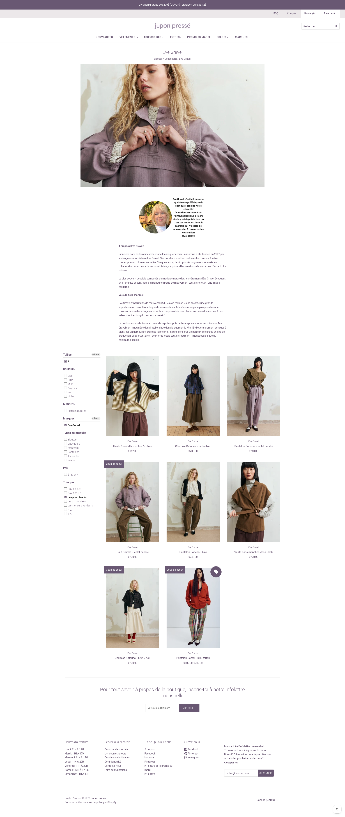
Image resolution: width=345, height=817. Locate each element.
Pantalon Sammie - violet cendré (253, 446)
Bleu (70, 375)
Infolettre (149, 773)
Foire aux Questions (116, 769)
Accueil (158, 58)
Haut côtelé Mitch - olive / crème (132, 446)
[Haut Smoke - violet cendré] (132, 502)
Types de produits (74, 433)
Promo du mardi (198, 37)
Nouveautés (104, 37)
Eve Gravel (73, 425)
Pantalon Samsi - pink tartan (193, 658)
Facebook (149, 753)
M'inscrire (189, 708)
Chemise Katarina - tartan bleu (193, 446)
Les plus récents (76, 497)
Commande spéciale (116, 749)
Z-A (69, 513)
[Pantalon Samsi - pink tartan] (193, 608)
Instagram (150, 757)
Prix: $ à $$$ (74, 489)
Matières (69, 404)
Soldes (222, 37)
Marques (241, 37)
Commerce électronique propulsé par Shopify (90, 802)
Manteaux (73, 447)
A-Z (69, 509)
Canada (266, 799)
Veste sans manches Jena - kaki (253, 552)
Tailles (67, 354)
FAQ (275, 13)
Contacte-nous (113, 765)
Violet (70, 396)
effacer (96, 354)
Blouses (72, 439)
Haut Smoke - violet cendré (133, 552)
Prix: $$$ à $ (74, 493)
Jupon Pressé (99, 798)
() (310, 13)
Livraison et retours (115, 753)
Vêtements (127, 37)
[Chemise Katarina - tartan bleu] (193, 396)
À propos (149, 749)
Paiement (329, 13)
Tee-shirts (73, 456)
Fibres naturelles (76, 410)
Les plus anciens (76, 501)
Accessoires (152, 37)
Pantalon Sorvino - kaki (193, 552)
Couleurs (69, 369)
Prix (65, 468)
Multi (70, 384)
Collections (171, 58)
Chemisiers (73, 443)
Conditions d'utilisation (117, 757)
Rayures (72, 388)
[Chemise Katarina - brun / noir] (132, 608)
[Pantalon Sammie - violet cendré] (253, 396)
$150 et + (72, 474)
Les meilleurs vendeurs (80, 505)
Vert (69, 392)
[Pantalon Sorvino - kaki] (193, 502)
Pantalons (73, 452)
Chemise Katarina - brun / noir (132, 658)
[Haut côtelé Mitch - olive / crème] (132, 396)
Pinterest (149, 761)
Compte (291, 13)
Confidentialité (113, 761)
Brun (70, 379)
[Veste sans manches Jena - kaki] (253, 502)
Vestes (71, 460)
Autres (175, 37)
